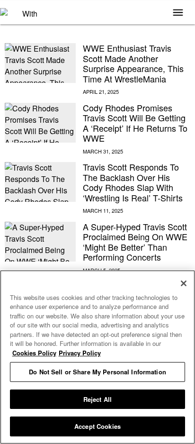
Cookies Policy (34, 352)
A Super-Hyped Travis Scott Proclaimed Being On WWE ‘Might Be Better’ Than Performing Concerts (135, 241)
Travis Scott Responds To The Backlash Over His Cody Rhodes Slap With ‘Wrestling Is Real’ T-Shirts (133, 182)
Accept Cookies (97, 426)
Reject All (97, 399)
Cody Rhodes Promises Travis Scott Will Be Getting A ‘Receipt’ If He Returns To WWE (135, 123)
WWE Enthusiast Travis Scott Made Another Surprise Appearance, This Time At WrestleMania (133, 63)
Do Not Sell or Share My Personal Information (97, 371)
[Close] (183, 283)
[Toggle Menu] (178, 13)
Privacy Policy (80, 352)
